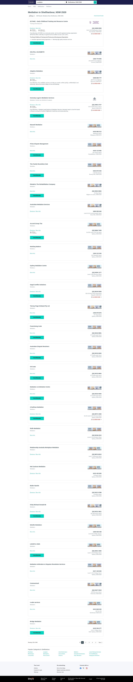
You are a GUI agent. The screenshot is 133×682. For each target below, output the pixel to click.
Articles (36, 668)
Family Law (38, 100)
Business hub (60, 672)
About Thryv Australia (44, 679)
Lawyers (45, 652)
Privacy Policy (54, 679)
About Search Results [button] (98, 15)
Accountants (62, 653)
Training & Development (36, 23)
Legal (90, 679)
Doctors (60, 655)
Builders (76, 652)
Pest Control (46, 655)
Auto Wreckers (77, 655)
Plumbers (30, 652)
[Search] (95, 2)
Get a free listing (61, 668)
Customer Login (38, 670)
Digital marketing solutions (63, 670)
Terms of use (62, 679)
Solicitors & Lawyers (47, 100)
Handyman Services (94, 655)
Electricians (31, 653)
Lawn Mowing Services (95, 652)
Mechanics (46, 653)
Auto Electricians (63, 652)
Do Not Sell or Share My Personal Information (76, 679)
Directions (32, 28)
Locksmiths (31, 655)
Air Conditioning (93, 653)
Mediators (32, 54)
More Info (38, 28)
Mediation (32, 73)
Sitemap (36, 672)
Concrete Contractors (79, 653)
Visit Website (37, 43)
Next (100, 642)
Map (32, 16)
